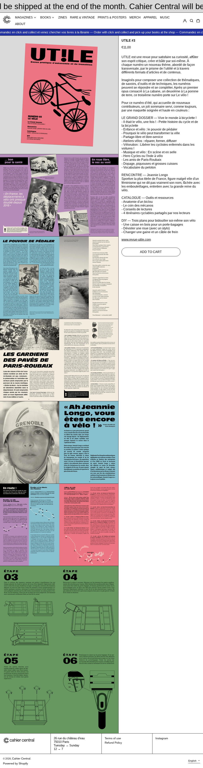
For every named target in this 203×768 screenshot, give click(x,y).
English (192, 760)
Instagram (161, 738)
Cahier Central (21, 758)
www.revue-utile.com (136, 239)
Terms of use (113, 738)
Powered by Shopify (15, 763)
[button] (198, 20)
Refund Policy (113, 742)
